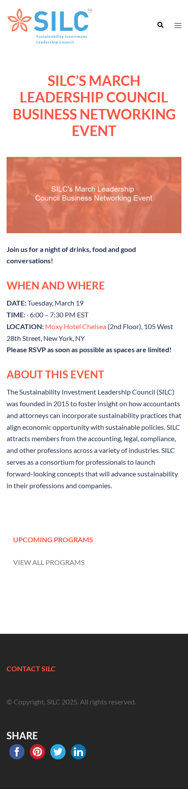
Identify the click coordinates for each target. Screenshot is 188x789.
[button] (160, 25)
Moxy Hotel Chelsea (75, 326)
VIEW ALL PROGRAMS (48, 562)
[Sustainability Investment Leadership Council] (50, 24)
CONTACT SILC (31, 668)
